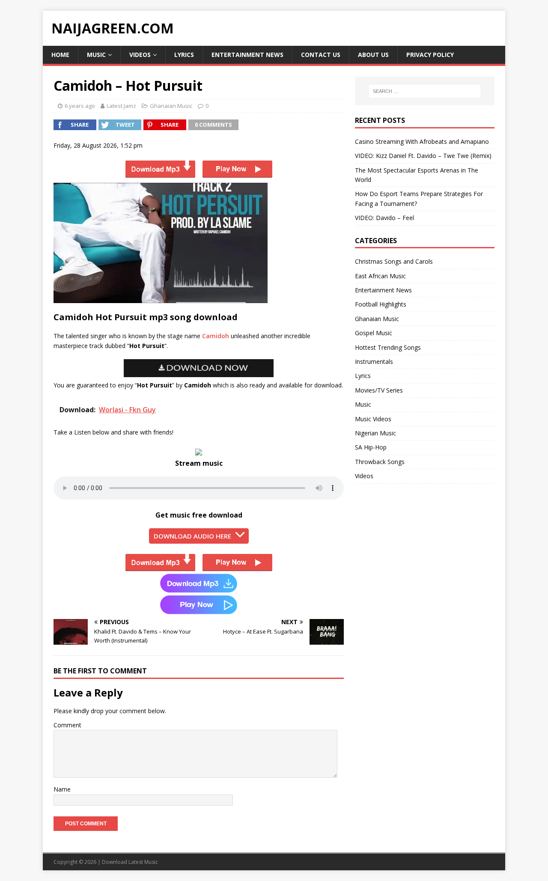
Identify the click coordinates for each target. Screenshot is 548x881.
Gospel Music (373, 333)
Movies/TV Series (379, 390)
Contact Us (320, 55)
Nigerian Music (375, 433)
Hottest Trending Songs (388, 347)
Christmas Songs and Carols (394, 261)
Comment (67, 725)
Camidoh (215, 336)
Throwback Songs (380, 462)
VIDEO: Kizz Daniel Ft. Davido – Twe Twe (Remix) (423, 156)
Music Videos (373, 419)
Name (62, 789)
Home (60, 55)
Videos (140, 55)
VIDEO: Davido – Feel (384, 218)
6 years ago (80, 106)
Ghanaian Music (171, 106)
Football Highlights (380, 304)
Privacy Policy (430, 55)
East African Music (380, 276)
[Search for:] (425, 91)
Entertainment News (247, 55)
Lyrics (184, 55)
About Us (373, 55)
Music (96, 55)
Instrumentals (374, 361)
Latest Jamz (121, 106)
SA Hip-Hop (371, 447)
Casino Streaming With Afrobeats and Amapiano (422, 141)
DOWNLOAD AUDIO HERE (192, 536)
